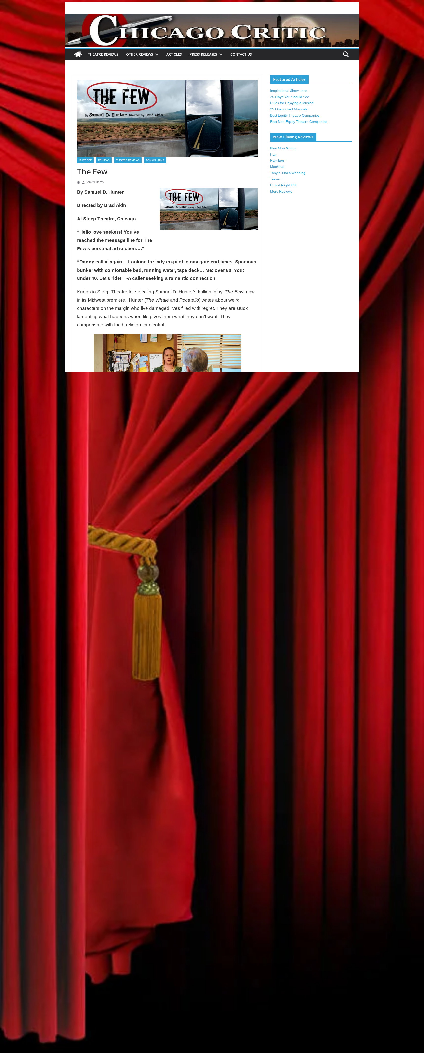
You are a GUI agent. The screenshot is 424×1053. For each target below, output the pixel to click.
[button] (156, 54)
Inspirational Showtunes (288, 91)
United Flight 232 (283, 185)
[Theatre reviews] (212, 17)
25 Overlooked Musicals (288, 109)
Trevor (275, 179)
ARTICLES (174, 54)
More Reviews (281, 191)
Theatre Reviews (103, 54)
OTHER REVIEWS (139, 54)
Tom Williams (155, 160)
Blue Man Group (283, 148)
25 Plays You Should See (289, 97)
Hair (273, 154)
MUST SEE (85, 160)
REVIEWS (104, 160)
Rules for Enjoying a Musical (292, 103)
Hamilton (277, 160)
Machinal (277, 167)
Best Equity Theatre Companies (294, 115)
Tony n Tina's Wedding (287, 173)
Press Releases (203, 54)
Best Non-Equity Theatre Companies (298, 122)
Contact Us (241, 54)
